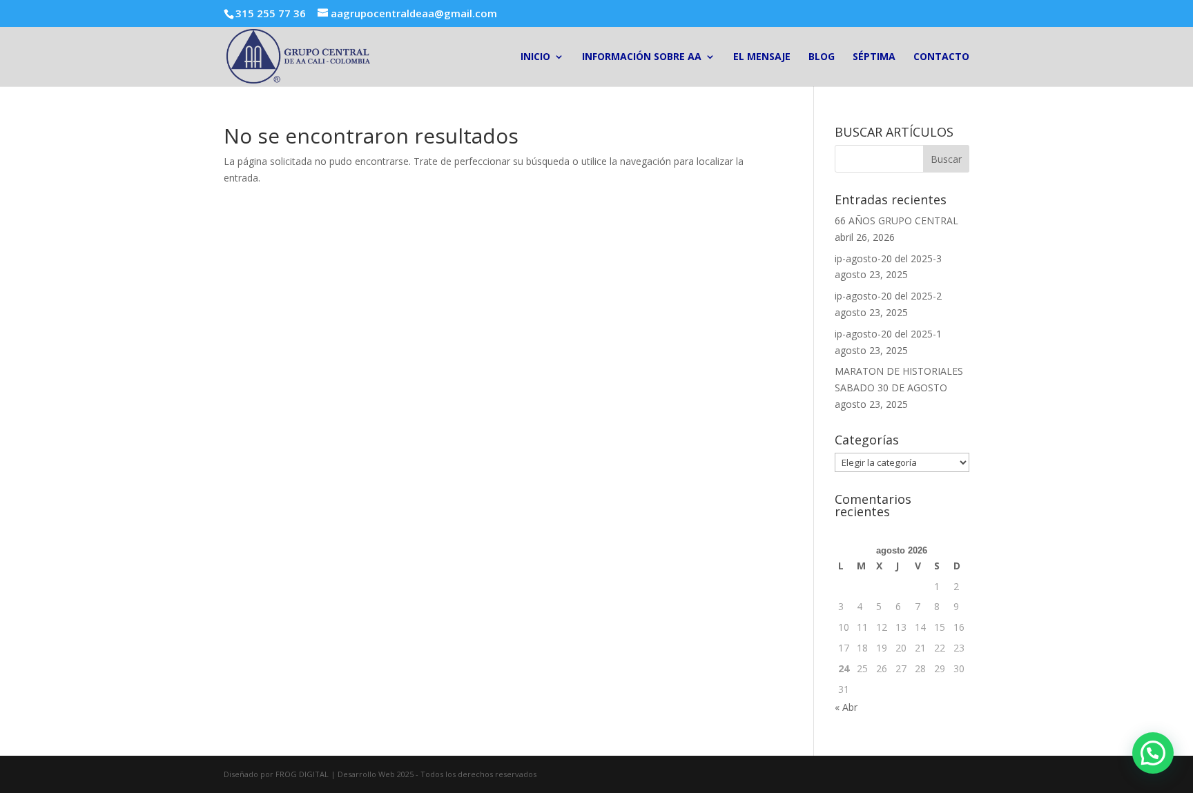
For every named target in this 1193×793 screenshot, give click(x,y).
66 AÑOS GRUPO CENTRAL (896, 220)
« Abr (846, 707)
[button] (1153, 753)
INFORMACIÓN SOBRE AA (641, 57)
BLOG (821, 57)
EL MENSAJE (762, 57)
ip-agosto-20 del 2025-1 (888, 333)
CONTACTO (941, 57)
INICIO (535, 57)
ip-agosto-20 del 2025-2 (888, 295)
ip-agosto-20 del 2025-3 (888, 258)
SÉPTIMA (874, 57)
